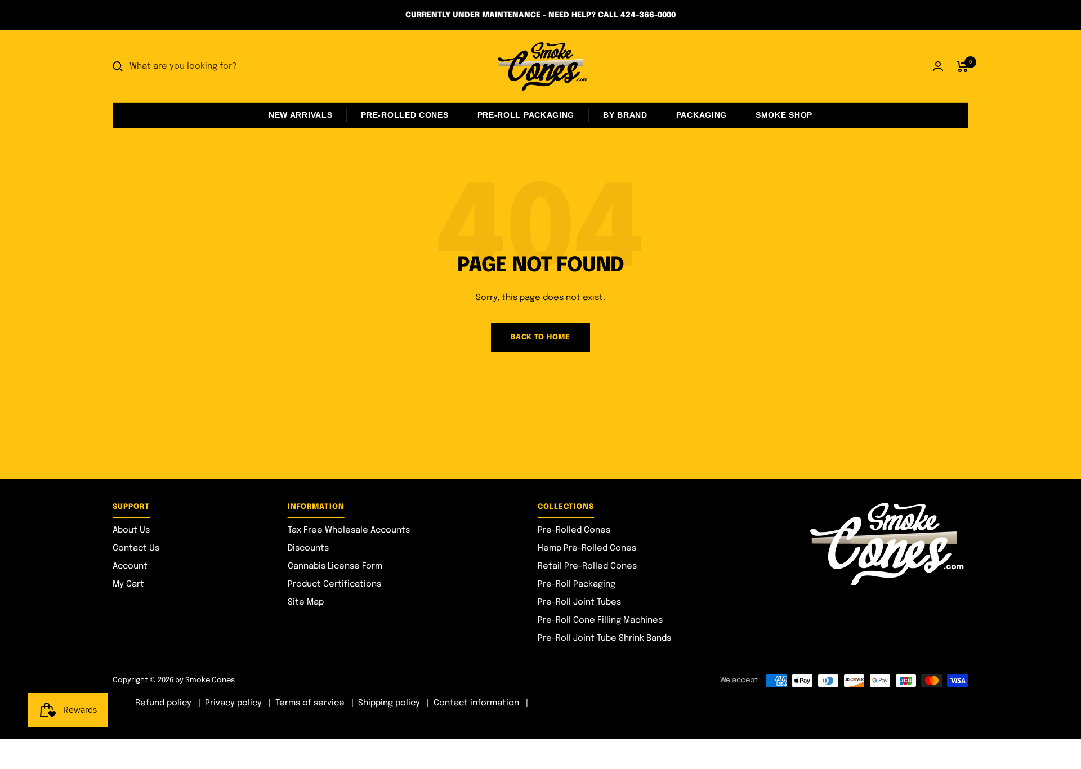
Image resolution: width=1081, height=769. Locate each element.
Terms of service (310, 703)
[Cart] (962, 66)
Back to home (540, 337)
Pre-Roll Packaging (526, 114)
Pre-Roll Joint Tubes (579, 602)
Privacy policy (233, 703)
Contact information (476, 703)
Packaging (701, 114)
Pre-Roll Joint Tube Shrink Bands (604, 638)
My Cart (128, 584)
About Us (131, 530)
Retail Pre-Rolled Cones (587, 566)
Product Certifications (334, 584)
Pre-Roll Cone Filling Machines (600, 620)
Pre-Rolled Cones (404, 114)
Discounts (308, 548)
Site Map (306, 602)
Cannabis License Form (335, 566)
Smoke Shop (784, 114)
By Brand (625, 114)
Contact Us (136, 548)
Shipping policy (389, 703)
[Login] (938, 66)
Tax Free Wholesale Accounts (349, 530)
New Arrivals (300, 114)
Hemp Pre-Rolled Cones (587, 548)
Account (130, 566)
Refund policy (163, 703)
